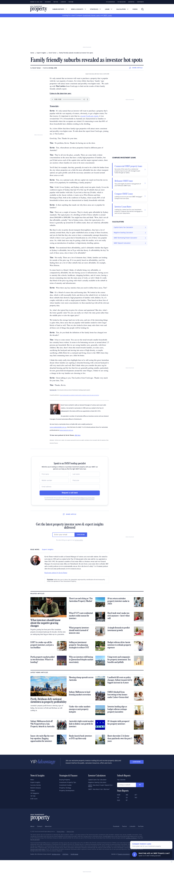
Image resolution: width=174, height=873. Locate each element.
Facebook (116, 826)
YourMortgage (74, 854)
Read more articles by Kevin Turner (56, 573)
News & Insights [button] (77, 9)
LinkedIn (132, 826)
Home (32, 53)
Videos (135, 9)
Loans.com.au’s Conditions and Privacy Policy (83, 499)
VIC (118, 797)
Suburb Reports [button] (58, 9)
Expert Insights (47, 549)
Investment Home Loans (91, 15)
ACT (136, 794)
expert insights (41, 53)
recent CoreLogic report (89, 116)
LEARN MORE (137, 761)
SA (127, 797)
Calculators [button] (121, 9)
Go (140, 784)
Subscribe (81, 534)
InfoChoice (65, 854)
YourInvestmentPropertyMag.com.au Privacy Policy (57, 499)
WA (127, 794)
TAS (136, 797)
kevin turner (52, 53)
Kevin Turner (36, 68)
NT (127, 800)
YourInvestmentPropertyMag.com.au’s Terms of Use (82, 497)
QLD (118, 800)
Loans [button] (107, 9)
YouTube (141, 826)
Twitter (124, 826)
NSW (118, 794)
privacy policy (79, 540)
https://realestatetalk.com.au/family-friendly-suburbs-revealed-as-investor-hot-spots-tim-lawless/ (79, 395)
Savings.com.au (56, 854)
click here (77, 435)
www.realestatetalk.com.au (58, 427)
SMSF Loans (107, 15)
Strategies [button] (94, 9)
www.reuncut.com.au (66, 430)
